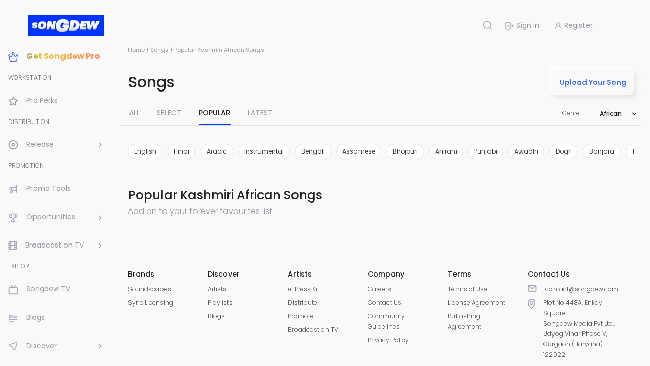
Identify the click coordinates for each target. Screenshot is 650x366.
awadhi (526, 151)
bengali (313, 151)
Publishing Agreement (464, 321)
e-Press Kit (303, 289)
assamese (358, 151)
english (145, 151)
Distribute (302, 302)
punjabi (485, 151)
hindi (181, 151)
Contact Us (384, 302)
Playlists (220, 302)
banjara (601, 151)
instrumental (264, 151)
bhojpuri (405, 151)
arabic (217, 151)
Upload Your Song (593, 82)
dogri (564, 151)
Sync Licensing (150, 302)
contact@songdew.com (582, 289)
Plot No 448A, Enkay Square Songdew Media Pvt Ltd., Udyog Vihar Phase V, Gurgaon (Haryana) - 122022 (579, 328)
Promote (301, 316)
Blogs (216, 316)
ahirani (446, 151)
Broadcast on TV (313, 329)
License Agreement (476, 302)
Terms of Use (468, 289)
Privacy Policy (388, 340)
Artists (217, 289)
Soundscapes (149, 289)
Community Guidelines (386, 321)
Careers (379, 289)
